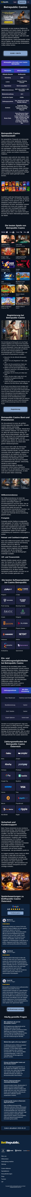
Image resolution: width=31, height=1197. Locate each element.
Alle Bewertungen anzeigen (15, 1009)
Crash (17, 232)
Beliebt (3, 232)
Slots (25, 232)
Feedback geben (15, 913)
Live (10, 232)
